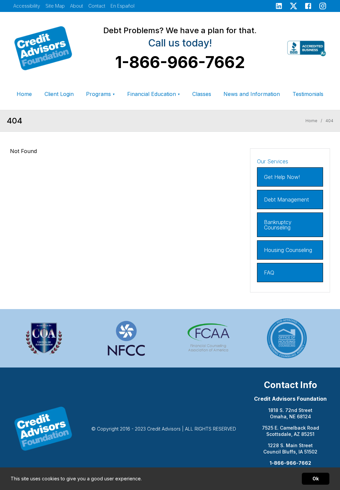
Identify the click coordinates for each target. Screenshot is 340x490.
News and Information (251, 94)
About (76, 6)
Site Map (55, 6)
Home (24, 94)
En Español (122, 6)
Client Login (59, 94)
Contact (96, 6)
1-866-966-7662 (180, 62)
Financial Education (153, 94)
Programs (100, 94)
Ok (315, 478)
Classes (201, 94)
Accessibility (26, 6)
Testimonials (308, 94)
